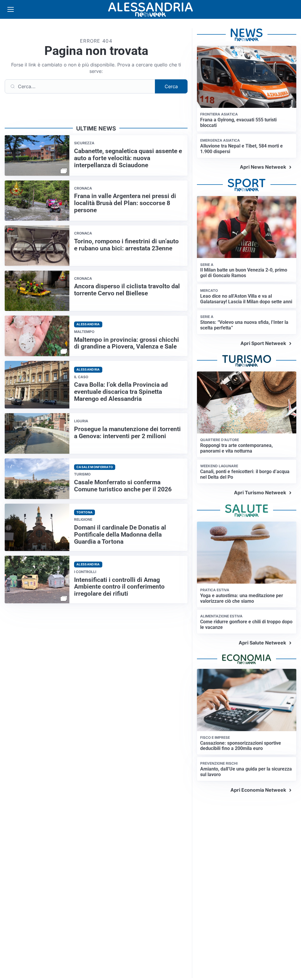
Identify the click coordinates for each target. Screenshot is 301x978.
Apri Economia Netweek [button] (258, 790)
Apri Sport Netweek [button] (263, 343)
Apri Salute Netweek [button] (262, 643)
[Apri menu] (10, 9)
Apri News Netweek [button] (263, 167)
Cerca (171, 86)
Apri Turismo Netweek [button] (260, 492)
